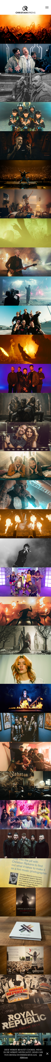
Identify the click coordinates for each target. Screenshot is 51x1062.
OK (40, 1055)
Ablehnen (24, 1057)
